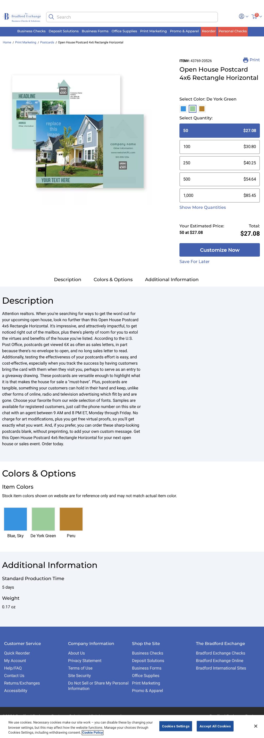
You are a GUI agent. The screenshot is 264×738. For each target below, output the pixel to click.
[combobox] (132, 17)
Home (7, 42)
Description (67, 279)
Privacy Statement (84, 660)
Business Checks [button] (31, 31)
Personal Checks (233, 31)
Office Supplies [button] (124, 31)
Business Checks (147, 653)
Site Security (79, 675)
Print (255, 60)
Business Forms (146, 668)
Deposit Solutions (148, 660)
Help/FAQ (13, 668)
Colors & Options (113, 279)
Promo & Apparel (147, 690)
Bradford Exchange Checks (220, 653)
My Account (15, 660)
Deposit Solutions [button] (64, 31)
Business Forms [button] (95, 31)
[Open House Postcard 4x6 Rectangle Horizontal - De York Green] (78, 131)
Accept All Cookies (215, 726)
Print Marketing (25, 42)
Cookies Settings (175, 726)
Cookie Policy (92, 733)
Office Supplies (145, 675)
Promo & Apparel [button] (184, 31)
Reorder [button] (209, 31)
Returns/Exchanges (22, 683)
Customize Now (220, 250)
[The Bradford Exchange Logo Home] (22, 16)
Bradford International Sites (221, 668)
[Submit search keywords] (51, 16)
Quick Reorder (17, 653)
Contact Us (14, 675)
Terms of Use (80, 668)
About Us (76, 653)
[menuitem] (31, 31)
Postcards (47, 42)
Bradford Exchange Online (219, 660)
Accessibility (15, 690)
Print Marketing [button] (153, 31)
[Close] (255, 726)
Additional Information (172, 279)
